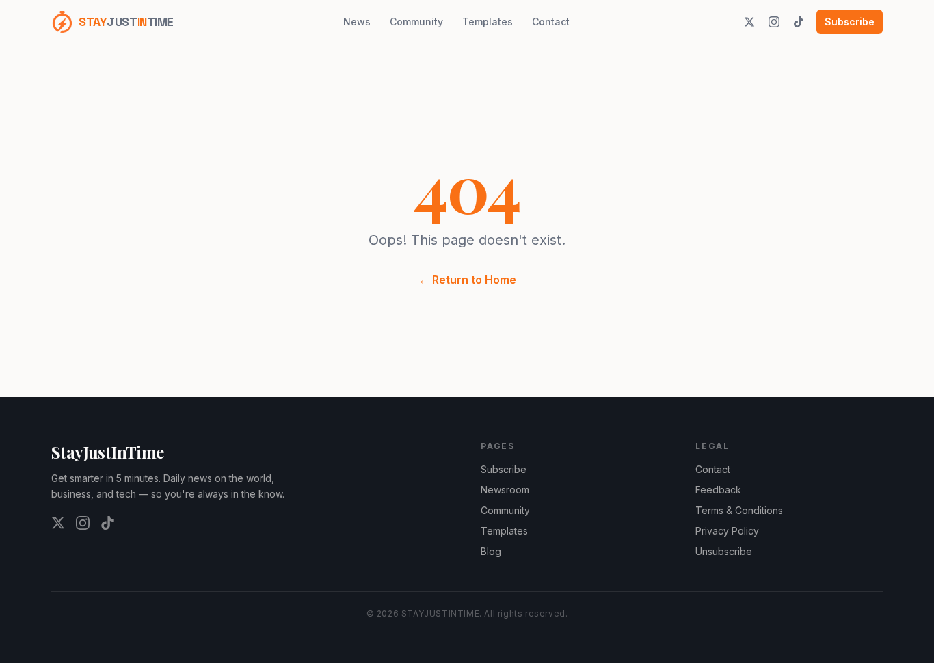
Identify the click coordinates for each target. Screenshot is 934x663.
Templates (487, 21)
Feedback (718, 490)
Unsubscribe (723, 551)
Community (416, 21)
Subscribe (850, 21)
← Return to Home (467, 279)
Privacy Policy (727, 531)
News (357, 21)
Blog (491, 551)
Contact (551, 21)
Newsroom (505, 490)
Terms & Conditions (739, 510)
